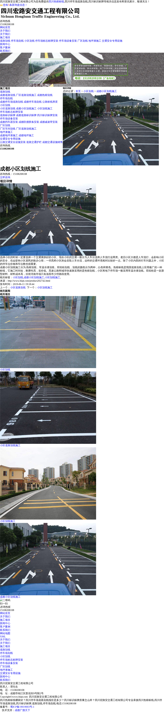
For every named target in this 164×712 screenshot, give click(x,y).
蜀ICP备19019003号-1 (22, 706)
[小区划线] (48, 367)
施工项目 (5, 37)
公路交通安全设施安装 (13, 142)
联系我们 (5, 50)
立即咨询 (5, 177)
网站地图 (5, 633)
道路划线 (5, 40)
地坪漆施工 (94, 40)
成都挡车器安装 (9, 122)
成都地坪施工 (26, 135)
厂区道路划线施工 (26, 95)
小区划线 (29, 40)
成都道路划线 (7, 95)
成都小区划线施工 (26, 108)
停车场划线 (17, 40)
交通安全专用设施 (112, 40)
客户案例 (5, 47)
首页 (78, 91)
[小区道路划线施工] (48, 443)
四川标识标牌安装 (47, 115)
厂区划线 (83, 40)
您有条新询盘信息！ (15, 5)
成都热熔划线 (45, 95)
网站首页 (5, 27)
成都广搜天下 (22, 710)
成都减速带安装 (49, 122)
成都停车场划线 (33, 101)
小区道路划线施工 (10, 445)
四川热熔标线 (56, 1)
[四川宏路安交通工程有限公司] (40, 18)
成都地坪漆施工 (9, 135)
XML (3, 636)
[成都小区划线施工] (48, 594)
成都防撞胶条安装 (29, 122)
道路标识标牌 (8, 115)
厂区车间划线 (7, 128)
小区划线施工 (45, 108)
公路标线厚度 (50, 101)
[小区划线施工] (48, 518)
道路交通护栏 (34, 142)
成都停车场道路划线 (11, 101)
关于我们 (5, 30)
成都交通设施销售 (52, 142)
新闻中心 (5, 44)
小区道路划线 (7, 108)
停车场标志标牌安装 (46, 40)
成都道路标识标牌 (26, 115)
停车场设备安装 (68, 40)
